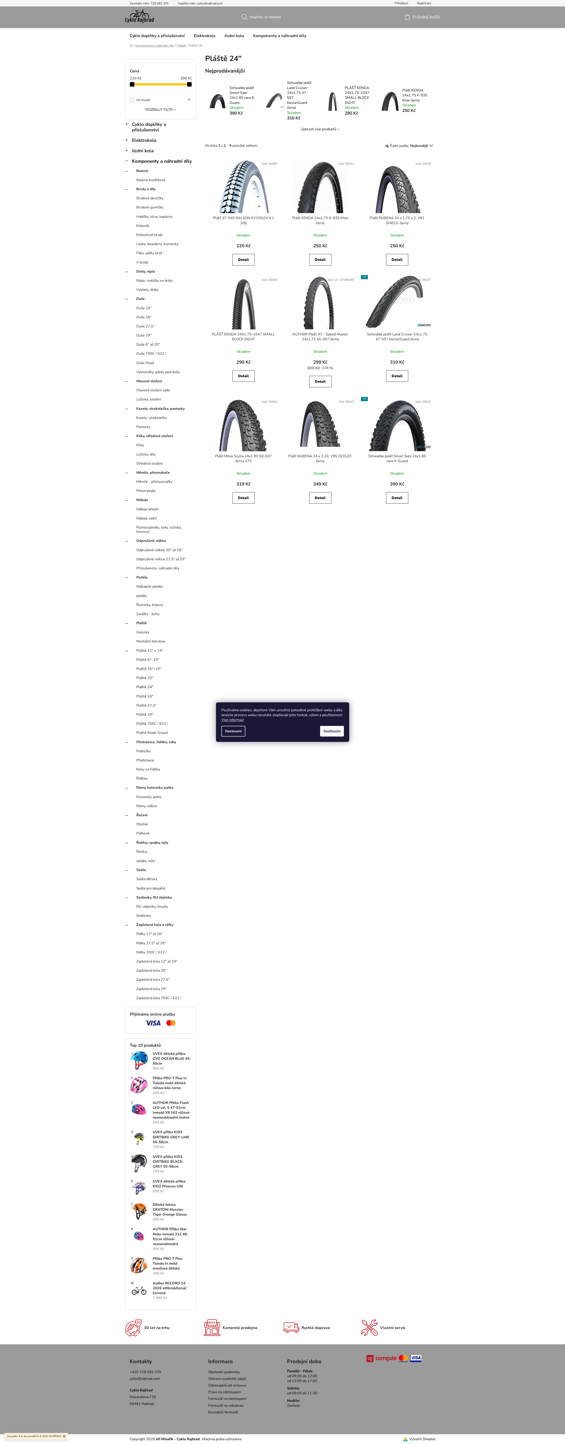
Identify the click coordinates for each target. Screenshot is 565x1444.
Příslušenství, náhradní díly (157, 568)
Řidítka (141, 778)
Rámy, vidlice (146, 806)
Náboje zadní (146, 518)
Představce (145, 760)
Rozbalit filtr (159, 109)
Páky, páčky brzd (149, 253)
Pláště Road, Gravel (152, 732)
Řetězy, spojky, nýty (152, 842)
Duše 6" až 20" (148, 344)
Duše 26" (143, 317)
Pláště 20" (144, 677)
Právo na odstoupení (224, 1392)
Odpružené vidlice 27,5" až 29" (161, 559)
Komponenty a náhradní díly (162, 161)
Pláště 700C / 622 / (152, 723)
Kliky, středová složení (154, 436)
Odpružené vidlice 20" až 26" (159, 550)
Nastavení (233, 731)
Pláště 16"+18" (148, 668)
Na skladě (163, 100)
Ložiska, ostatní (148, 399)
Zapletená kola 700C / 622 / (158, 998)
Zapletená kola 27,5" (153, 979)
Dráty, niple (145, 271)
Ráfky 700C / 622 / (151, 952)
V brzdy (142, 262)
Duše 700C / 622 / (151, 353)
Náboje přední (147, 509)
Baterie (142, 170)
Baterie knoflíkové (150, 180)
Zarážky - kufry (148, 614)
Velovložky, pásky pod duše (158, 372)
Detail (243, 259)
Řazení (141, 815)
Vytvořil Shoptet (422, 1439)
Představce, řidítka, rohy (156, 742)
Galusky (142, 632)
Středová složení (149, 463)
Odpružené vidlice (151, 540)
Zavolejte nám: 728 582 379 (149, 3)
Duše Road (145, 363)
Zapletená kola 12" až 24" (156, 961)
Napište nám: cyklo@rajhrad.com (200, 3)
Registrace (424, 3)
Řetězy (141, 851)
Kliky (140, 445)
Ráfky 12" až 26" (149, 933)
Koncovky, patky (149, 796)
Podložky (143, 751)
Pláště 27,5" (146, 705)
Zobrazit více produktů (318, 129)
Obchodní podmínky (224, 1372)
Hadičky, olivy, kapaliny (154, 216)
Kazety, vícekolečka (151, 417)
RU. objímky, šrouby (152, 906)
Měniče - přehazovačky (154, 481)
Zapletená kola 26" (151, 970)
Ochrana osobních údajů (227, 1378)
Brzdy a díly (146, 189)
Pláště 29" (144, 714)
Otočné (142, 824)
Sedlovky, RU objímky (154, 897)
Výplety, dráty (147, 289)
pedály (141, 595)
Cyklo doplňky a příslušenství (149, 127)
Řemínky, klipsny (149, 604)
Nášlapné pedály (149, 586)
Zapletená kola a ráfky (154, 924)
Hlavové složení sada (153, 390)
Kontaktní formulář (223, 1412)
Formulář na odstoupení (227, 1398)
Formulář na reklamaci (226, 1405)
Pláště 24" (144, 687)
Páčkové (142, 833)
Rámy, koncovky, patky (154, 787)
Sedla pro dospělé (150, 888)
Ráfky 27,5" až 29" (151, 943)
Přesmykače (146, 490)
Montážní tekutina (150, 641)
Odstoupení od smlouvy (227, 1385)
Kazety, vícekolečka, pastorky (160, 408)
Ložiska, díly (146, 454)
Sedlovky (143, 915)
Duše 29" (143, 335)
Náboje (142, 499)
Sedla (141, 870)
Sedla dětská (146, 879)
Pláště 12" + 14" (149, 650)
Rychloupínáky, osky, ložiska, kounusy (159, 529)
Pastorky (143, 426)
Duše (140, 298)
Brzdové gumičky (149, 207)
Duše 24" (143, 308)
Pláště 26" (144, 696)
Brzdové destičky (149, 198)
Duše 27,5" (145, 326)
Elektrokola (144, 140)
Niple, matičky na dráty (154, 280)
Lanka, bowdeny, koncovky (157, 244)
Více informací (232, 719)
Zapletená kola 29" (151, 988)
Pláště (141, 623)
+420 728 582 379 (145, 1372)
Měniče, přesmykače (153, 472)
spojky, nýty (145, 860)
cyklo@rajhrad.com (145, 1378)
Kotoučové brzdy (149, 234)
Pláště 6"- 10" (147, 659)
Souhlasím (332, 731)
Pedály (142, 577)
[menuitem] (157, 35)
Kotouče (142, 225)
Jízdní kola (143, 151)
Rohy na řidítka (148, 769)
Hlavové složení (149, 381)
